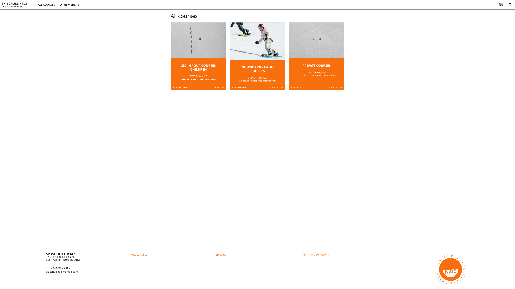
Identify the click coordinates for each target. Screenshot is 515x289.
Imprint (221, 254)
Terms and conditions (315, 254)
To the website (68, 4)
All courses (46, 4)
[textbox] (501, 4)
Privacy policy (138, 254)
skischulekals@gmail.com (62, 271)
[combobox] (501, 4)
